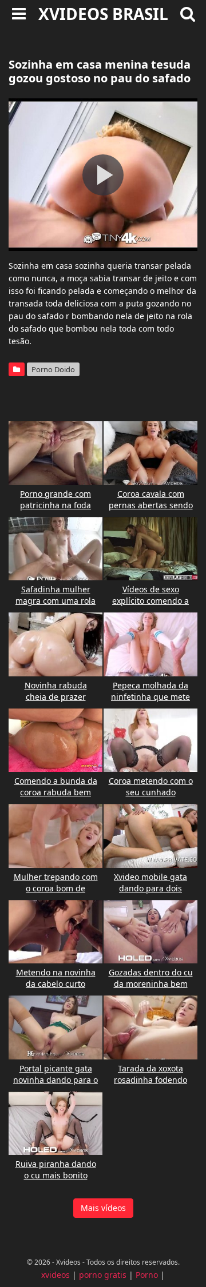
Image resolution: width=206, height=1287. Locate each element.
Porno (147, 1274)
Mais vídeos (103, 1207)
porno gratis (102, 1274)
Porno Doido (53, 369)
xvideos (55, 1274)
